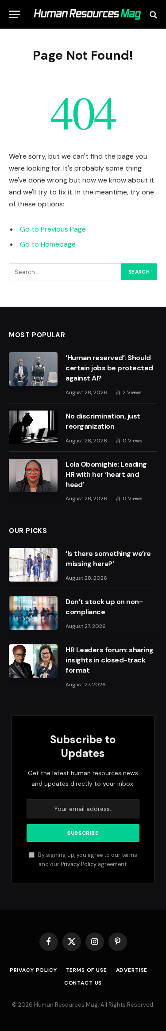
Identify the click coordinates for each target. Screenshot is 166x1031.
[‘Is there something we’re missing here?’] (33, 565)
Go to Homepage (48, 244)
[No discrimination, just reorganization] (33, 427)
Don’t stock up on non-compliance (104, 606)
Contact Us (83, 982)
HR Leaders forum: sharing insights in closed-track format (110, 660)
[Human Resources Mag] (87, 14)
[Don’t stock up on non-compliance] (33, 613)
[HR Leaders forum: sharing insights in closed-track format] (33, 661)
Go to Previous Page (53, 229)
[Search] (152, 14)
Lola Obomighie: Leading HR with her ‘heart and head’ (106, 474)
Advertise (132, 970)
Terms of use (86, 970)
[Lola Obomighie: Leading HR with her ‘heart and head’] (33, 475)
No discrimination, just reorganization (103, 421)
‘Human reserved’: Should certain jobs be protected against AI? (109, 368)
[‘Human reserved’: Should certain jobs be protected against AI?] (33, 369)
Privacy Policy (79, 864)
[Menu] (14, 14)
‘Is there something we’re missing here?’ (108, 558)
